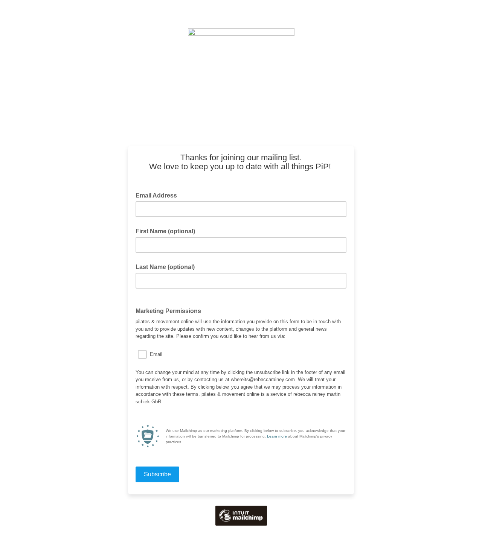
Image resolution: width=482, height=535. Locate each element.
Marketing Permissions (168, 311)
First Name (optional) (165, 231)
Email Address (159, 195)
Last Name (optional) (165, 267)
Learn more (277, 436)
